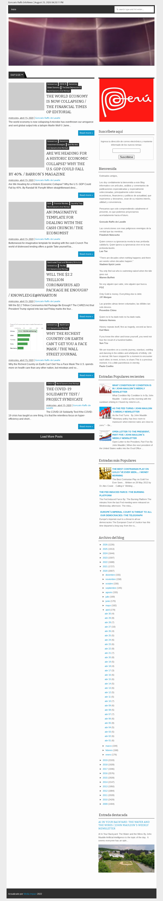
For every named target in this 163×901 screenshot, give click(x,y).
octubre (110, 583)
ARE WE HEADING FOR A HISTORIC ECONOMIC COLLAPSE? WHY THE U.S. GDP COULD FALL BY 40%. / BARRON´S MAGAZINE (48, 163)
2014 (105, 782)
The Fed (63, 266)
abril (108, 610)
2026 (105, 544)
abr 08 (108, 710)
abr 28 (108, 622)
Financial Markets (61, 203)
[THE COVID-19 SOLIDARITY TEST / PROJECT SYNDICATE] (26, 396)
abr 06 (108, 718)
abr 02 (108, 736)
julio (108, 596)
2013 (105, 786)
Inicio (13, 9)
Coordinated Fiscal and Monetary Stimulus (64, 262)
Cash (49, 203)
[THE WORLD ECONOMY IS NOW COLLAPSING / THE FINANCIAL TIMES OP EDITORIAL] (26, 96)
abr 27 (108, 627)
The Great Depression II (71, 88)
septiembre (111, 588)
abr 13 (108, 688)
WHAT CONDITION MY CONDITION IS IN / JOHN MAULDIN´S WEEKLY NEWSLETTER (131, 388)
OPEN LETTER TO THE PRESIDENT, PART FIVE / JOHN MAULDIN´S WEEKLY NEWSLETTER (131, 434)
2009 (105, 804)
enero (109, 754)
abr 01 (108, 740)
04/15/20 (15, 75)
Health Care (64, 325)
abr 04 (108, 727)
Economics (73, 84)
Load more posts (51, 436)
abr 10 (108, 701)
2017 (105, 769)
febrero (109, 750)
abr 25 (108, 635)
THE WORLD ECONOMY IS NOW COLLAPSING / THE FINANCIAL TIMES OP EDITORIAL (67, 104)
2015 (105, 777)
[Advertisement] (51, 472)
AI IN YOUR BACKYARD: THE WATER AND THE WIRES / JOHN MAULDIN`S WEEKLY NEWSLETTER (124, 825)
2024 (105, 553)
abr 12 (108, 692)
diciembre (110, 575)
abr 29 (108, 618)
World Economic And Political (58, 91)
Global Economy (53, 88)
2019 (105, 760)
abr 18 (108, 666)
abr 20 (108, 657)
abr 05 (108, 723)
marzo (109, 746)
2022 (105, 562)
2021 (105, 566)
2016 (105, 773)
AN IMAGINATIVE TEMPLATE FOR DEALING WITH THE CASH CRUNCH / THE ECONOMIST (64, 222)
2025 (105, 549)
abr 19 (108, 662)
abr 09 (108, 705)
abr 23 (108, 644)
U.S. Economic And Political (57, 148)
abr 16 (108, 675)
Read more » (86, 133)
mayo (109, 605)
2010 (105, 799)
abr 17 (108, 670)
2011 (105, 795)
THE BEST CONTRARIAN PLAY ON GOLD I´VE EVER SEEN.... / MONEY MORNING (130, 472)
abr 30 (108, 613)
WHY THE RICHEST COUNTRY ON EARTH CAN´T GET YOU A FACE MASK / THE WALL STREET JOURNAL (66, 344)
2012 (105, 791)
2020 (105, 571)
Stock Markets (73, 145)
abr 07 (108, 714)
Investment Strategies (56, 145)
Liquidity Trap (76, 203)
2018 (105, 764)
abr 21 (108, 653)
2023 (105, 558)
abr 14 (108, 683)
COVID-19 (63, 84)
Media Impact (30, 894)
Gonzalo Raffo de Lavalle (47, 118)
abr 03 (108, 732)
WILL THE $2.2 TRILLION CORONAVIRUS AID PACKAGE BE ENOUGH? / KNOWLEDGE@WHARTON (48, 285)
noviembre (111, 579)
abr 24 (108, 640)
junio (108, 601)
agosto (109, 592)
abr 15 (108, 679)
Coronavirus (52, 84)
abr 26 (108, 631)
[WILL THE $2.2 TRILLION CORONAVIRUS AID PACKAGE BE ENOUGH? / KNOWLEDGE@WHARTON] (26, 275)
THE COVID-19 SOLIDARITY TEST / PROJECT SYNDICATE (64, 394)
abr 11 (108, 697)
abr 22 (108, 648)
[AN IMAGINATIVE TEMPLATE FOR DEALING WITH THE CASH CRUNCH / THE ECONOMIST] (26, 216)
